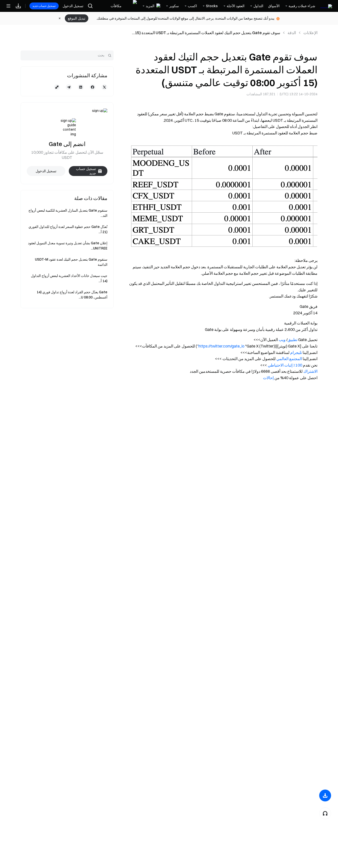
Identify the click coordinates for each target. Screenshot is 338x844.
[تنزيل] (325, 795)
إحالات (268, 377)
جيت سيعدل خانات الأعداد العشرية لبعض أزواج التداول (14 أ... (69, 278)
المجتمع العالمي (289, 358)
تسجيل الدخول (73, 6)
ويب (282, 339)
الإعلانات (310, 32)
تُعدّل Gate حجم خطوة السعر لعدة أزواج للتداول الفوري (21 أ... (67, 229)
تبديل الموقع (76, 18)
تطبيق (292, 339)
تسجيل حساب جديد (44, 6)
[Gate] (326, 6)
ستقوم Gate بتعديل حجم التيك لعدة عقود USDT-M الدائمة (71, 262)
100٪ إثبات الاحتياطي (285, 365)
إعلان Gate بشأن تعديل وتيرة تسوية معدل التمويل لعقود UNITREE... (67, 245)
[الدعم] (325, 813)
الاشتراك (310, 371)
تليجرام (296, 352)
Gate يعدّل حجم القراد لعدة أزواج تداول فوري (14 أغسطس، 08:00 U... (72, 294)
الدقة (292, 32)
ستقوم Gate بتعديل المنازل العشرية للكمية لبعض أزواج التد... (67, 213)
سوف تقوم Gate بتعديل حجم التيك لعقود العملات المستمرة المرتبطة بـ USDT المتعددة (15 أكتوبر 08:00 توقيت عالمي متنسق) (207, 33)
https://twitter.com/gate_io (221, 346)
